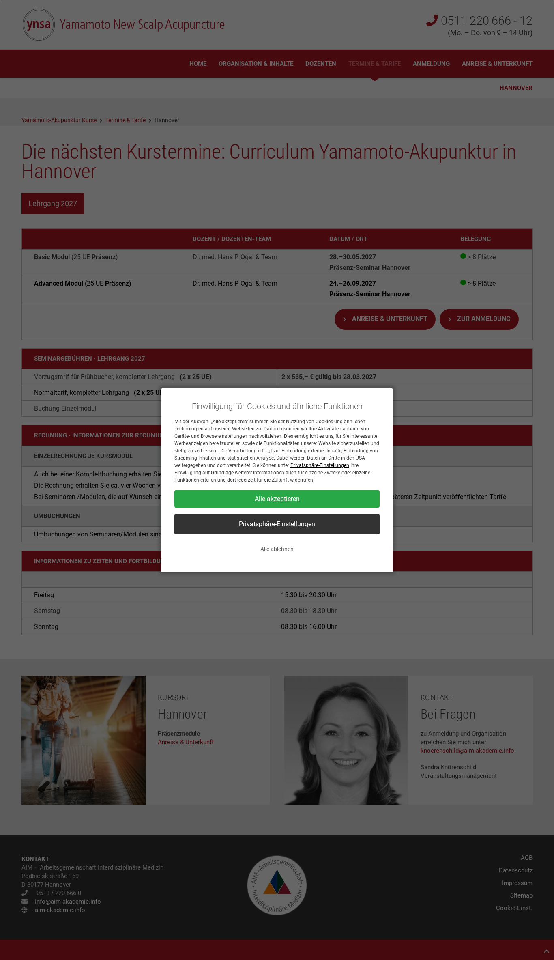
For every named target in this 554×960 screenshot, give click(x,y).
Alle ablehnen (277, 549)
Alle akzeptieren (277, 499)
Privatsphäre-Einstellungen (319, 465)
